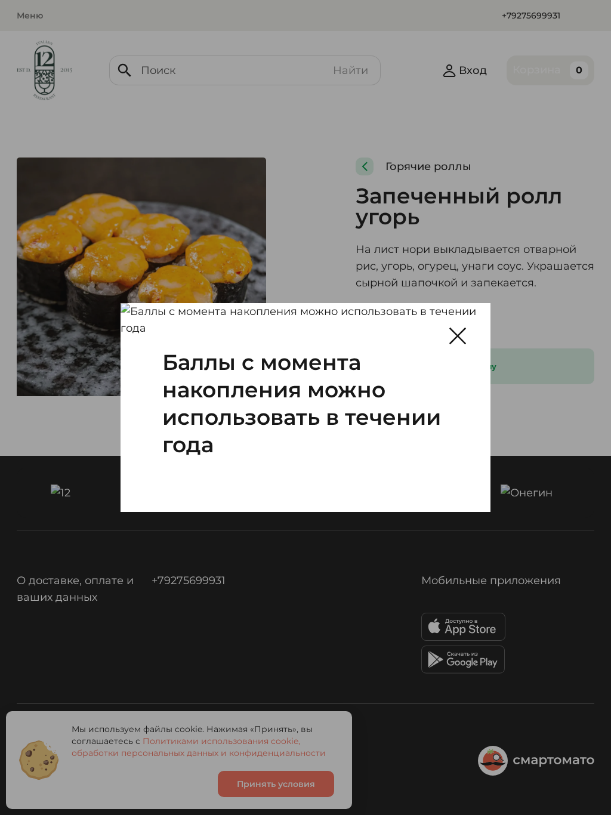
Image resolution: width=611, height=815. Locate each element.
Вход (473, 70)
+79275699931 (531, 15)
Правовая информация (257, 760)
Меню (30, 15)
